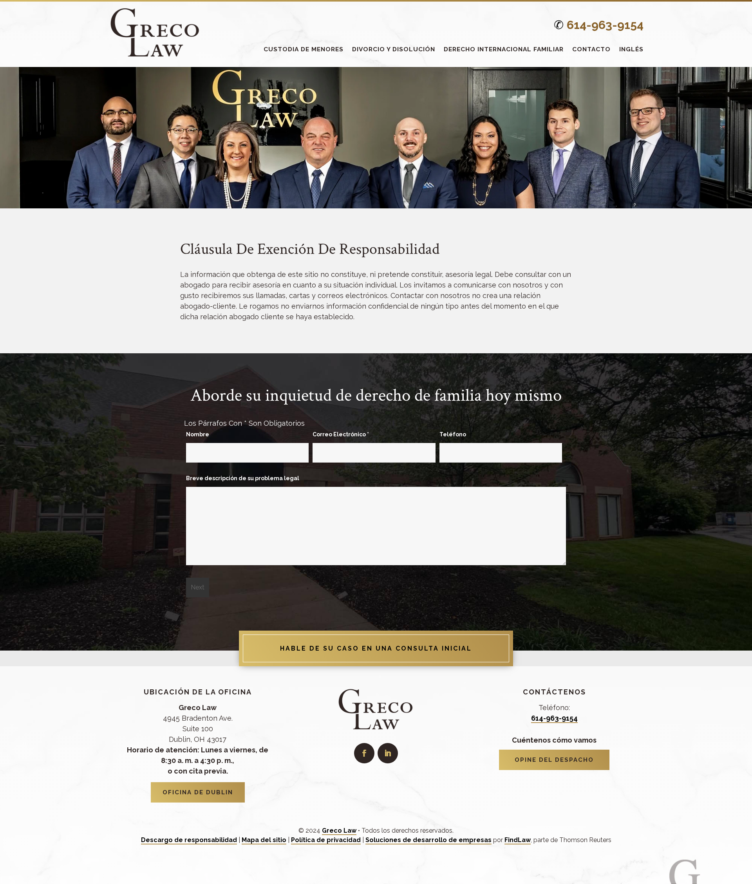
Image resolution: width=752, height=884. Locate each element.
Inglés (631, 49)
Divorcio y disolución (393, 49)
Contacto (591, 49)
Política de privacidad (326, 840)
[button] (744, 827)
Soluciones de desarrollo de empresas (428, 840)
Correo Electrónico (341, 434)
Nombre (197, 434)
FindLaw (517, 840)
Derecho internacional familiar (504, 49)
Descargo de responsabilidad (189, 840)
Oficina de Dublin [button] (198, 792)
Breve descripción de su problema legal (242, 478)
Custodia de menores (303, 49)
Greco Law (339, 830)
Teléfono (452, 434)
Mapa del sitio (264, 840)
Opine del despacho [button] (554, 759)
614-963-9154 (605, 25)
